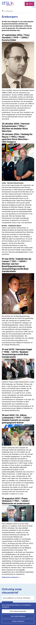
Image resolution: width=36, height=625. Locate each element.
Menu (31, 4)
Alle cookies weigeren (18, 616)
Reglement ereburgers (10, 577)
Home (2, 11)
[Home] (8, 4)
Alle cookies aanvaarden (18, 611)
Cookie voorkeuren (18, 621)
